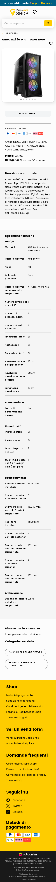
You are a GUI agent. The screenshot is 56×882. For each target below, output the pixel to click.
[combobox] (28, 23)
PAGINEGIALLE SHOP (42, 858)
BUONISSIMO (28, 864)
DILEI (40, 861)
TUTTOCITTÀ (32, 861)
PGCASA (8, 861)
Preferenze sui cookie (30, 870)
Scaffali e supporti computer (22, 664)
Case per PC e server (33, 160)
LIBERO (9, 858)
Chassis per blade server (25, 652)
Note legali (26, 867)
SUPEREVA (39, 864)
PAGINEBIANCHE (19, 861)
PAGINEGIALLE (27, 858)
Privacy (34, 867)
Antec (19, 156)
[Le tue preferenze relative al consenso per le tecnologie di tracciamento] (51, 877)
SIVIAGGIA (47, 861)
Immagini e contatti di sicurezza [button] (24, 634)
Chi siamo (17, 867)
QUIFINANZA (17, 864)
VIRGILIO (16, 858)
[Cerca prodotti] (48, 23)
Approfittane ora (42, 3)
